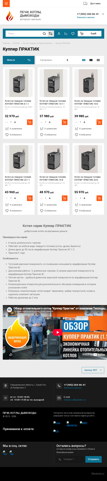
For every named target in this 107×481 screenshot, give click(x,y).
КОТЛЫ (16, 43)
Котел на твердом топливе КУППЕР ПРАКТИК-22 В (87, 178)
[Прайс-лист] (98, 60)
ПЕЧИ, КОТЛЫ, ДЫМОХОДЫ (31, 13)
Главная (6, 43)
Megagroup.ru (98, 473)
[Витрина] (84, 60)
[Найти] (44, 34)
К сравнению (16, 129)
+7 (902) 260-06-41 (88, 14)
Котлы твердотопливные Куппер (37, 43)
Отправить (93, 459)
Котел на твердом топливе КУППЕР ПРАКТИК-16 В (53, 178)
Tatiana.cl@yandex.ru (75, 400)
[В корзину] (30, 122)
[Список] (91, 60)
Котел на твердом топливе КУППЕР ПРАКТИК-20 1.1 (18, 178)
